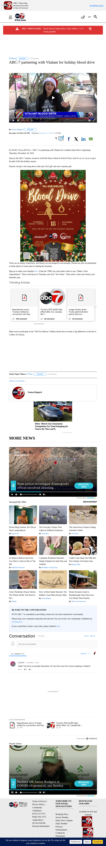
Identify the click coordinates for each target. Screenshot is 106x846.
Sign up (92, 636)
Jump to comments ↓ (17, 381)
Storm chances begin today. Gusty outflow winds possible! (60, 30)
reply (20, 669)
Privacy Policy (38, 804)
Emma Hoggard (17, 129)
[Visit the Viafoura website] (91, 738)
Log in (86, 636)
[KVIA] (23, 16)
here (36, 271)
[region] (53, 687)
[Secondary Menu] (12, 17)
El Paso (30, 374)
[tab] (17, 654)
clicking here (17, 622)
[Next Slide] (95, 306)
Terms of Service (39, 801)
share (87, 669)
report (92, 669)
